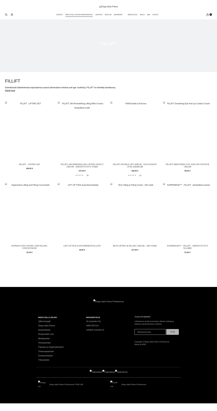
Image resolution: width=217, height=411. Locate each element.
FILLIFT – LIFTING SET (29, 164)
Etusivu (59, 15)
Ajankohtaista (44, 330)
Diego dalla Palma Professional (79, 15)
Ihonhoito (118, 15)
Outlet (155, 15)
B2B (148, 15)
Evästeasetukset (45, 356)
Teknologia (133, 15)
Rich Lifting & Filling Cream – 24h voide (135, 246)
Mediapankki (44, 338)
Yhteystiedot (43, 360)
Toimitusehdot (44, 343)
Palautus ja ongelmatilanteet (51, 347)
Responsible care (46, 334)
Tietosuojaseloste (46, 351)
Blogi (142, 15)
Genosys (98, 15)
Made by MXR (140, 344)
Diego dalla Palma (46, 326)
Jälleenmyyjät (44, 321)
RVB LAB (108, 15)
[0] (207, 14)
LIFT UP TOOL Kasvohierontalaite (82, 246)
